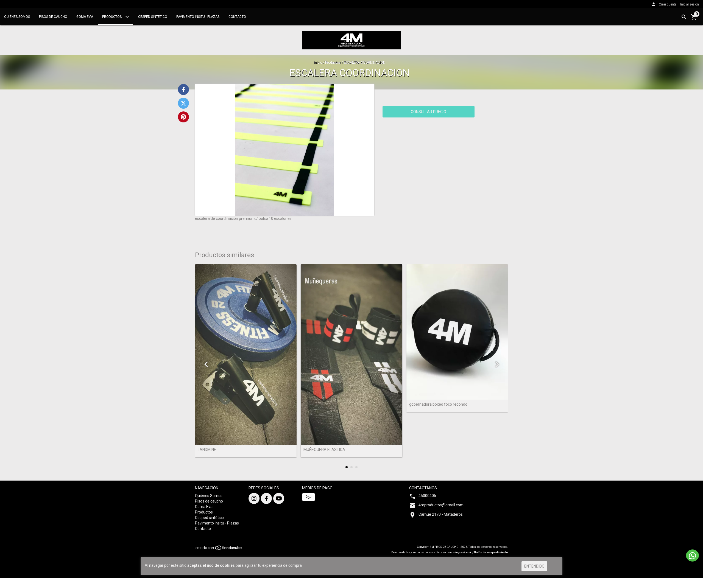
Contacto (237, 17)
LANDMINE (207, 450)
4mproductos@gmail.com (441, 505)
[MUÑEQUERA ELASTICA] (351, 354)
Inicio (318, 62)
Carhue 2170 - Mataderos (441, 514)
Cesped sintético (152, 17)
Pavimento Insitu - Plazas (197, 17)
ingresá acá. (463, 552)
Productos (112, 17)
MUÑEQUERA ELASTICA (324, 450)
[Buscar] (684, 17)
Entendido (534, 566)
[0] (694, 19)
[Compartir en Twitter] (183, 103)
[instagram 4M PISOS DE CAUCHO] (254, 498)
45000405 (427, 495)
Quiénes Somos (17, 17)
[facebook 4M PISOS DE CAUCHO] (266, 498)
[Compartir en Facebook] (183, 89)
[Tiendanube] (219, 549)
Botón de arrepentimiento (491, 552)
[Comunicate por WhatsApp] (692, 555)
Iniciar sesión (689, 4)
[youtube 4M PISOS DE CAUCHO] (278, 498)
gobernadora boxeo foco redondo (438, 404)
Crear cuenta (668, 4)
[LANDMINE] (246, 354)
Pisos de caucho (53, 17)
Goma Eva (84, 17)
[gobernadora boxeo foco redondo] (457, 332)
